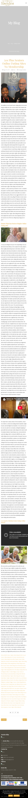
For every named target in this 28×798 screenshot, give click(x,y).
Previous (4, 719)
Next (24, 719)
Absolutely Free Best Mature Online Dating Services (11, 694)
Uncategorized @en (17, 43)
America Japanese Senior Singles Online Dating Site (11, 707)
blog (12, 43)
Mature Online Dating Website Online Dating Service (15, 663)
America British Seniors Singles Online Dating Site (10, 655)
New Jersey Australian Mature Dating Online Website (14, 674)
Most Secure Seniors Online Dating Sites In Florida (11, 665)
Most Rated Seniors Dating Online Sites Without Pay (11, 684)
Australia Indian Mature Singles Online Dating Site (10, 676)
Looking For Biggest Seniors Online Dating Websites (16, 682)
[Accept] (26, 793)
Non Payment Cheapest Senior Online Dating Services (15, 692)
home (9, 43)
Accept (10, 795)
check (14, 70)
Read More (16, 795)
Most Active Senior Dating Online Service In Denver (14, 705)
